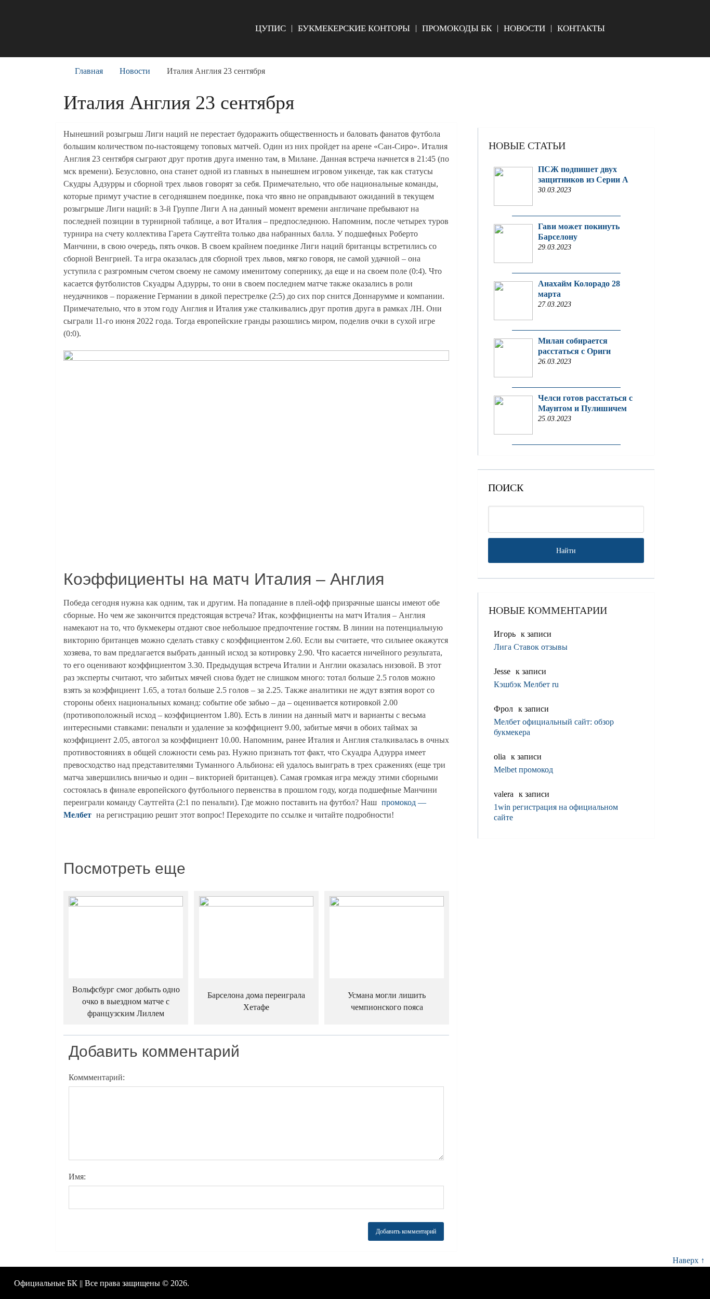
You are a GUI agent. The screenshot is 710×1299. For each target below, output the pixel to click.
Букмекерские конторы (354, 28)
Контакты (581, 28)
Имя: (77, 1176)
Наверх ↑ (689, 1260)
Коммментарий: (97, 1077)
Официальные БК (45, 1283)
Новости (524, 28)
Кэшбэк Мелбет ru (526, 684)
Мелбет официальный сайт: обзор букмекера (554, 727)
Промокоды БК (457, 28)
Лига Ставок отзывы (531, 646)
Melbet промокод (523, 769)
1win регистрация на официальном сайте (556, 812)
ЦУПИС (270, 28)
